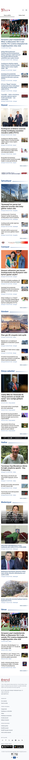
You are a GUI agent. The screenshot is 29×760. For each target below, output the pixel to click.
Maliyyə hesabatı (5, 720)
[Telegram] (15, 740)
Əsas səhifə (7, 15)
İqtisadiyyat (6, 181)
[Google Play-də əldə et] (19, 746)
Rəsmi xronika (4, 703)
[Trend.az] (5, 10)
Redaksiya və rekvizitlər (6, 711)
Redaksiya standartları (6, 715)
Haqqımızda (4, 709)
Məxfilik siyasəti (4, 728)
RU (17, 757)
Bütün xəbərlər (23, 165)
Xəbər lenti (22, 15)
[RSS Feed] (22, 740)
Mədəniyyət (6, 502)
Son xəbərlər (4, 701)
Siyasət (4, 105)
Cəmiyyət (5, 247)
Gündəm (5, 311)
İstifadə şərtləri (4, 725)
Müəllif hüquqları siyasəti (7, 730)
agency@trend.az (4, 693)
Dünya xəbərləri (8, 371)
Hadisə (4, 442)
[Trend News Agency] (5, 680)
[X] (9, 740)
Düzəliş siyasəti (4, 717)
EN (11, 757)
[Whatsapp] (2, 740)
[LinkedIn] (19, 740)
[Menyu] (26, 10)
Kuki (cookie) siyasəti (6, 732)
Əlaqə (2, 713)
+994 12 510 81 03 (5, 692)
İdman (4, 609)
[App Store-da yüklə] (7, 746)
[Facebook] (5, 740)
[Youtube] (12, 740)
